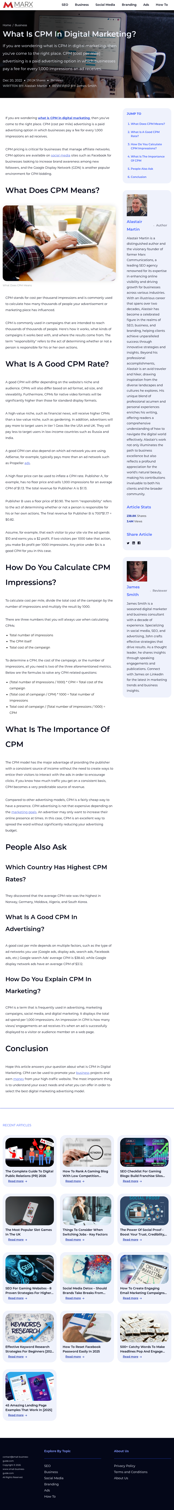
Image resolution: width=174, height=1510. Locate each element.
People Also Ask (142, 169)
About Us (121, 1478)
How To (162, 5)
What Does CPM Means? (148, 124)
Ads (146, 5)
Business (82, 5)
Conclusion (138, 177)
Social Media (105, 5)
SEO (65, 5)
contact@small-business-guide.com (16, 1459)
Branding (129, 5)
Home (7, 25)
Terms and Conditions (130, 1472)
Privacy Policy (124, 1466)
